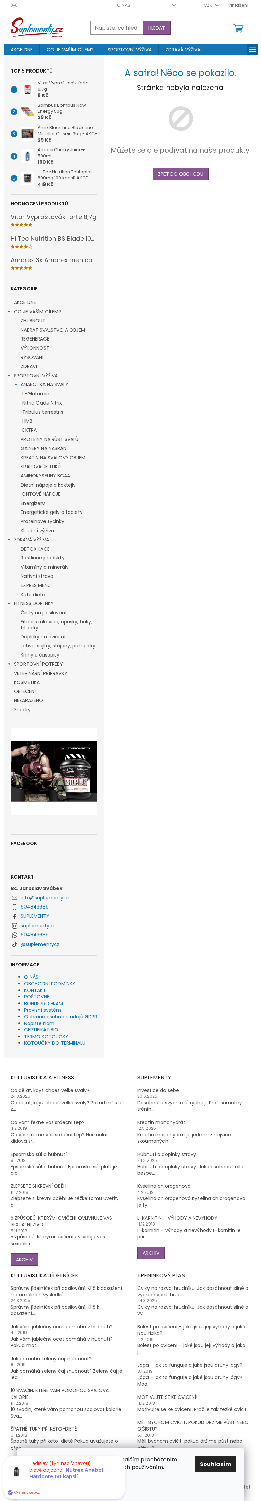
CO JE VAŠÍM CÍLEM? (37, 311)
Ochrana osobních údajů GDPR (60, 1016)
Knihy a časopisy (40, 654)
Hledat (156, 28)
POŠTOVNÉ (36, 996)
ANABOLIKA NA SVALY (44, 384)
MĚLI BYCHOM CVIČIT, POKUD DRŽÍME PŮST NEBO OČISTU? (193, 1425)
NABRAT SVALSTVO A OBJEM (53, 330)
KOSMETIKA (27, 682)
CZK (208, 5)
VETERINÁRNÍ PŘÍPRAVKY (40, 673)
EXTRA (29, 430)
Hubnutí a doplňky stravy (166, 1154)
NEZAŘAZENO (28, 700)
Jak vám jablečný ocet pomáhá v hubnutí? (62, 1327)
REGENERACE (35, 338)
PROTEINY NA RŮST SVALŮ (50, 439)
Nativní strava (37, 576)
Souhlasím (215, 1464)
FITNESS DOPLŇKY (34, 603)
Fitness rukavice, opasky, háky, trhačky (56, 624)
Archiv (24, 1259)
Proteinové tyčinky (42, 521)
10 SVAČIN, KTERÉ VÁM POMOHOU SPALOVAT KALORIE (61, 1393)
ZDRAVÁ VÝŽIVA (31, 539)
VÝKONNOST (35, 348)
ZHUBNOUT (33, 320)
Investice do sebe (158, 1090)
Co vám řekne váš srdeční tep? (48, 1122)
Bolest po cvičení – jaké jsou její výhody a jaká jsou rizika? (191, 1330)
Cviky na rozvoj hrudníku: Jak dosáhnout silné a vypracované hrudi (192, 1291)
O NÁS (123, 5)
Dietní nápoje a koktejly (48, 484)
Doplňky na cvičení (43, 636)
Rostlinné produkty (43, 557)
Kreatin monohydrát (161, 1122)
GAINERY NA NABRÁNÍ (44, 448)
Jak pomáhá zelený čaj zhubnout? (51, 1359)
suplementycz (38, 925)
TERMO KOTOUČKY (46, 1036)
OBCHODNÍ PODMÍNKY (49, 983)
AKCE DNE (25, 302)
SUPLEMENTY (35, 916)
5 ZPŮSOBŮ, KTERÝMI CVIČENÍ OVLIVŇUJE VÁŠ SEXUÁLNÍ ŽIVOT (61, 1221)
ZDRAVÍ (29, 366)
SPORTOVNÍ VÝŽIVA (36, 375)
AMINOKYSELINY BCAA (45, 475)
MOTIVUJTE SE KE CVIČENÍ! (167, 1397)
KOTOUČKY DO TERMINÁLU (54, 1043)
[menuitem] (21, 49)
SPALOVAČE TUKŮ (41, 466)
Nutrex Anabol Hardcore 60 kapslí (66, 1490)
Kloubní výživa (37, 530)
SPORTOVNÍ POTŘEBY (38, 664)
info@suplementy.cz (45, 897)
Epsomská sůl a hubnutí (39, 1154)
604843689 (35, 906)
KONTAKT (35, 990)
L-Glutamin (35, 393)
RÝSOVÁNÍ (32, 357)
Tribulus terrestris (42, 412)
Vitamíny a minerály (45, 567)
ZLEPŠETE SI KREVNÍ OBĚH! (39, 1186)
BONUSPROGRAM (43, 1003)
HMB (27, 420)
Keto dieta (33, 594)
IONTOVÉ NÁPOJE (40, 494)
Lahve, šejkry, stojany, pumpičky (58, 645)
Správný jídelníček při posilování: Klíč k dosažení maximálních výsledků (66, 1291)
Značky (22, 709)
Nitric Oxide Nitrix (42, 402)
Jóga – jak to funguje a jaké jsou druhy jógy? (189, 1365)
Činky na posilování (43, 612)
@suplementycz (40, 944)
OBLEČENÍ (25, 691)
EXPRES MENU (36, 585)
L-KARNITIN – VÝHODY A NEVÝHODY (177, 1218)
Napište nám (39, 1023)
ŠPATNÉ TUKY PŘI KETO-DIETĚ (44, 1429)
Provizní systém (42, 1010)
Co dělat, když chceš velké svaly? (50, 1090)
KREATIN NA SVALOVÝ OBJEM (53, 457)
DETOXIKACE (35, 549)
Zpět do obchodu (180, 174)
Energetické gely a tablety (52, 512)
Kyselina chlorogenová (164, 1186)
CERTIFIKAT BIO (41, 1029)
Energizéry (33, 503)
